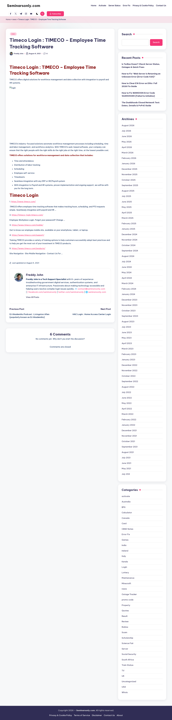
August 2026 (128, 125)
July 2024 (126, 261)
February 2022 (129, 419)
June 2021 (126, 463)
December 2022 (129, 365)
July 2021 (126, 457)
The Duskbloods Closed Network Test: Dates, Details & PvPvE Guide (141, 104)
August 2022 (128, 387)
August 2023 (128, 321)
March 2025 (127, 218)
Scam (124, 632)
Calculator (127, 512)
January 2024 (128, 294)
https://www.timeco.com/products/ (28, 248)
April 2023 (127, 343)
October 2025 (128, 180)
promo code (127, 599)
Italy (124, 556)
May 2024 (127, 272)
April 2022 (127, 408)
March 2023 (127, 348)
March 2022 (127, 414)
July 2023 (126, 327)
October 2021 (128, 441)
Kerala (125, 561)
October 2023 (128, 310)
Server (125, 648)
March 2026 (128, 152)
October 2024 (128, 245)
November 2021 (129, 436)
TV (123, 670)
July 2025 (126, 196)
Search (127, 34)
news (14, 19)
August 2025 (128, 191)
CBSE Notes (127, 529)
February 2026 (129, 158)
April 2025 (127, 212)
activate (126, 496)
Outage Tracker (129, 594)
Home (8, 19)
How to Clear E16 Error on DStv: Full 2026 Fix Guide (139, 85)
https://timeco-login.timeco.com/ (27, 215)
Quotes (125, 610)
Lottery (125, 572)
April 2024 (127, 278)
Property (126, 605)
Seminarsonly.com (23, 5)
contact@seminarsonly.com (91, 289)
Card (124, 523)
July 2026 (126, 131)
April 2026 (127, 147)
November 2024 (129, 239)
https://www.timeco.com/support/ (28, 235)
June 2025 (127, 201)
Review (125, 621)
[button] (55, 13)
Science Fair (128, 643)
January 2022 (128, 425)
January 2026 (128, 163)
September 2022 (130, 381)
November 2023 (129, 305)
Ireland (125, 550)
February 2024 (129, 289)
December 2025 (129, 169)
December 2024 (129, 234)
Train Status (127, 665)
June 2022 (127, 397)
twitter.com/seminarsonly (71, 292)
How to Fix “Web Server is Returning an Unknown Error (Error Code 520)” (141, 75)
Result (125, 616)
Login (124, 567)
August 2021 (128, 452)
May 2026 (127, 141)
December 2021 (129, 430)
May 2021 (126, 468)
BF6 (124, 507)
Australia (126, 501)
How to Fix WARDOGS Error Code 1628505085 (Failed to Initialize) (138, 94)
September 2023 (130, 316)
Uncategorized (129, 681)
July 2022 (126, 392)
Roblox (125, 627)
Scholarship (127, 638)
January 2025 (128, 229)
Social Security (129, 654)
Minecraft (126, 583)
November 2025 (129, 174)
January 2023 (128, 359)
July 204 (126, 474)
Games (125, 540)
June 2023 (127, 332)
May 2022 (127, 403)
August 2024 (128, 256)
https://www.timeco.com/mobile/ (27, 225)
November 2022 (129, 370)
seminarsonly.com (97, 292)
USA (124, 687)
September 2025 (130, 185)
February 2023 (129, 354)
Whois (125, 692)
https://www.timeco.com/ (23, 201)
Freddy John (34, 275)
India (124, 545)
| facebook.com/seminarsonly (42, 292)
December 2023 (129, 299)
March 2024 (127, 283)
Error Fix (126, 534)
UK (123, 676)
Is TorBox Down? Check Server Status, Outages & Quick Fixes (141, 65)
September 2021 (130, 446)
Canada (126, 518)
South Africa (128, 659)
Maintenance (128, 578)
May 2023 (127, 338)
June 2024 (127, 267)
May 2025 (127, 207)
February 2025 (129, 223)
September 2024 (130, 250)
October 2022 (128, 376)
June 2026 (127, 136)
